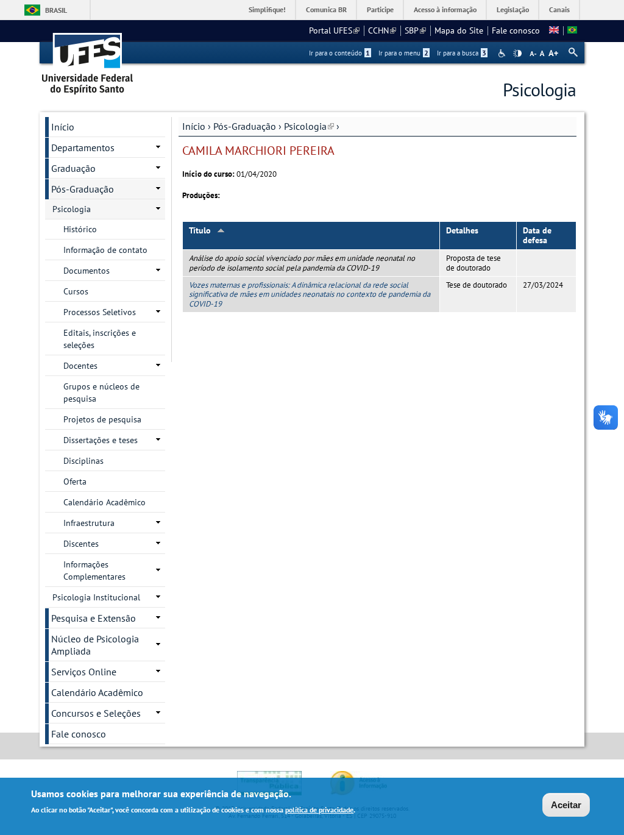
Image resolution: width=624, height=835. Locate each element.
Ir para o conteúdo (339, 53)
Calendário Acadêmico (104, 502)
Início (193, 126)
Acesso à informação (445, 9)
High (517, 53)
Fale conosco (516, 30)
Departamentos (83, 147)
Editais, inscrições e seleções (99, 338)
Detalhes (462, 230)
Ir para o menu (403, 53)
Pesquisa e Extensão (93, 618)
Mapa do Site (458, 30)
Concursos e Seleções (96, 713)
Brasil (56, 10)
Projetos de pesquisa (102, 419)
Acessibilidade (503, 53)
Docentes (80, 365)
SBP (415, 30)
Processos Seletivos (99, 312)
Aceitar (566, 805)
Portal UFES (334, 30)
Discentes (81, 543)
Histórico (80, 229)
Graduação (73, 168)
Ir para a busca (461, 53)
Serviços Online (83, 672)
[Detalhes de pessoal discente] (554, 30)
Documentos (86, 270)
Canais (559, 9)
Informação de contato (105, 249)
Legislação (513, 9)
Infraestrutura (89, 522)
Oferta (75, 481)
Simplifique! (267, 9)
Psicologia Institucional (96, 597)
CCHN (382, 30)
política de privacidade (319, 809)
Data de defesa (537, 235)
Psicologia (309, 126)
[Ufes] (88, 59)
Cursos (75, 291)
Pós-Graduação (244, 126)
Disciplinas (83, 460)
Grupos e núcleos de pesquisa (101, 392)
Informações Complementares (94, 570)
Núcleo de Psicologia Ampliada (95, 645)
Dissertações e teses (100, 440)
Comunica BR (326, 9)
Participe (380, 9)
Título (200, 230)
